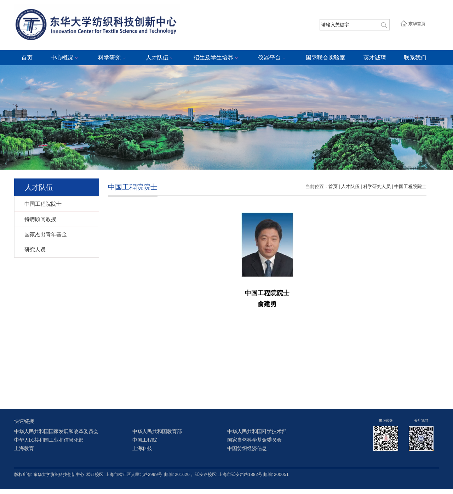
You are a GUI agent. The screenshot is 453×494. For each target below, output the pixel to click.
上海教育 (24, 448)
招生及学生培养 (213, 58)
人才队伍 (157, 58)
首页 (27, 58)
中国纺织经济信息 (247, 448)
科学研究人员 (377, 186)
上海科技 (142, 448)
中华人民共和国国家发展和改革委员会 (56, 431)
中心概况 (62, 58)
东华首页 (416, 23)
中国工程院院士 (410, 186)
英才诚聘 (374, 58)
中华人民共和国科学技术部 (257, 431)
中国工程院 (144, 440)
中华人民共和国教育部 (157, 431)
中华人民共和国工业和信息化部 (49, 440)
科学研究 (109, 58)
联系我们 (415, 58)
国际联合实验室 (325, 58)
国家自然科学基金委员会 (254, 440)
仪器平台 (269, 58)
